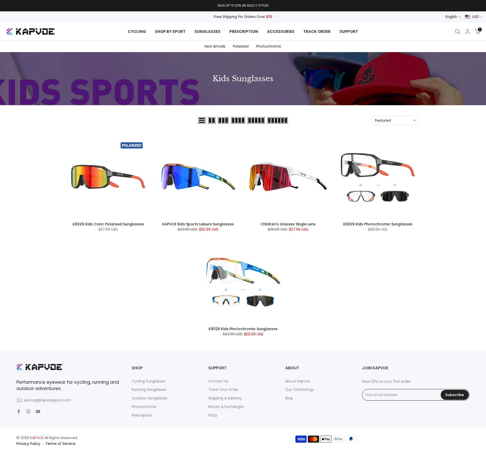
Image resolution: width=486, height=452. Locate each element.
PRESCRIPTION (243, 31)
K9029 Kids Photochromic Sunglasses (377, 224)
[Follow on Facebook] (18, 411)
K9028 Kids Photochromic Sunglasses (243, 328)
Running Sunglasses (149, 389)
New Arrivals (215, 46)
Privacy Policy (28, 443)
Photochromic (268, 46)
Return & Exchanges (226, 406)
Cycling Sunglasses (148, 381)
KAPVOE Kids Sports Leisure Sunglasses (198, 224)
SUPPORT (348, 31)
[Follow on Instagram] (28, 411)
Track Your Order (223, 389)
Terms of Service (60, 443)
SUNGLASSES (207, 31)
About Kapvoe (297, 381)
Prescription (142, 415)
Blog (289, 398)
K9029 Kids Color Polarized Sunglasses (108, 224)
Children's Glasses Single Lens (288, 224)
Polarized (241, 46)
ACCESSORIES (280, 31)
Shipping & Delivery (225, 398)
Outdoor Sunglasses (149, 398)
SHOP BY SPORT (170, 31)
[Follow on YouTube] (38, 411)
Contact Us (218, 381)
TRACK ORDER (317, 31)
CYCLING (137, 31)
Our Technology (299, 389)
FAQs (212, 415)
